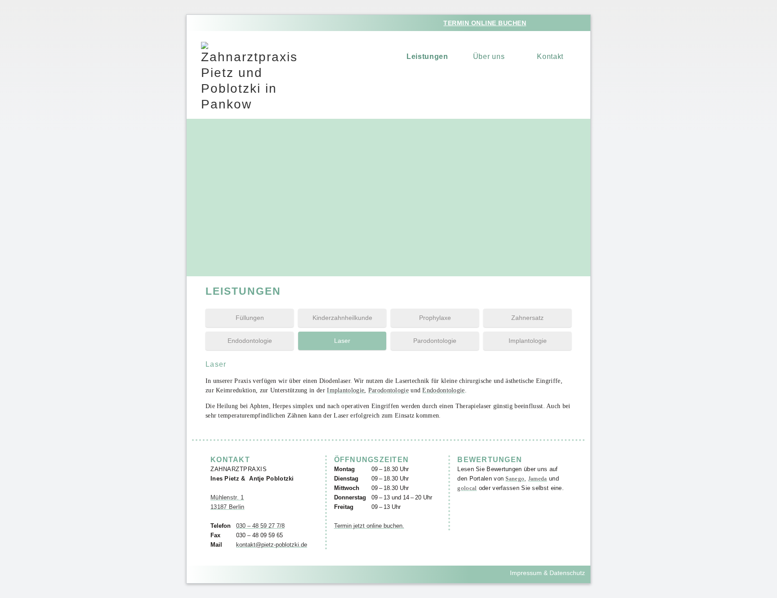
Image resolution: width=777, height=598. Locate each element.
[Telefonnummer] (565, 22)
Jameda (537, 478)
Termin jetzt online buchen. (369, 525)
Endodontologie (250, 340)
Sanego (514, 478)
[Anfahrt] (547, 22)
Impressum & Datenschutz (547, 572)
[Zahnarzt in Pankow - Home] (249, 77)
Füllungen (250, 317)
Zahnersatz (527, 317)
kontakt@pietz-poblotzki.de (271, 544)
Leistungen (427, 56)
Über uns (489, 56)
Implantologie (528, 340)
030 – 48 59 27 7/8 (260, 525)
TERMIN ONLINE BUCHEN (484, 23)
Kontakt (550, 56)
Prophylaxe (435, 317)
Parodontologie (434, 340)
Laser (342, 340)
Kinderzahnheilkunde (342, 317)
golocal (467, 488)
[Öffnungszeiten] (582, 22)
